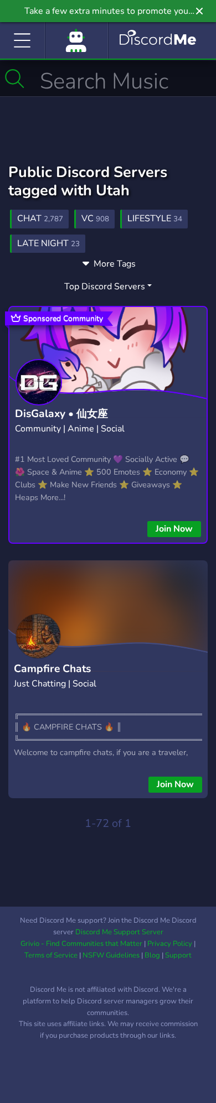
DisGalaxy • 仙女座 (61, 414)
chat (40, 218)
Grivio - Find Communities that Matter (81, 944)
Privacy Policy (169, 944)
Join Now (174, 529)
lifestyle (154, 218)
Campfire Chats (52, 669)
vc (95, 218)
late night (48, 243)
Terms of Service (51, 955)
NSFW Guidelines (111, 955)
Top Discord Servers (104, 286)
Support (178, 955)
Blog (152, 955)
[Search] (14, 78)
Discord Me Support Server (119, 932)
